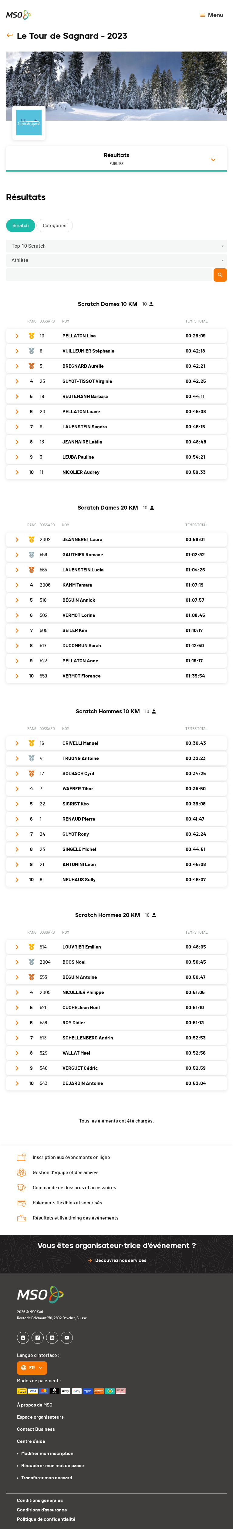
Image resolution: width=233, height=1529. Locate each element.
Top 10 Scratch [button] (29, 246)
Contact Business (36, 1429)
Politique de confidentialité (46, 1519)
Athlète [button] (20, 260)
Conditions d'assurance (42, 1509)
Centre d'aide (31, 1441)
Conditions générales (40, 1500)
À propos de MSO (34, 1405)
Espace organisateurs (40, 1417)
